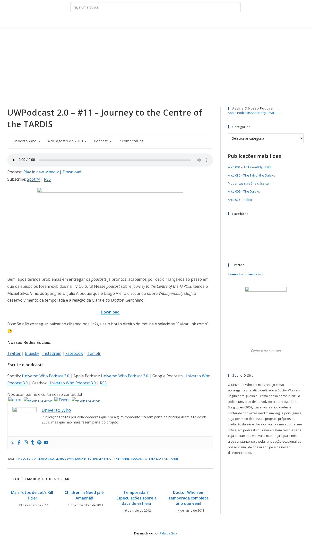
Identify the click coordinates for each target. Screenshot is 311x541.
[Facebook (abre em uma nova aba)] (144, 21)
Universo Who (25, 141)
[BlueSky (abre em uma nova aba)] (174, 21)
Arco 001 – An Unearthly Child (249, 167)
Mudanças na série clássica (248, 183)
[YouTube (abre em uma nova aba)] (167, 21)
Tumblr (94, 353)
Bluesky (32, 353)
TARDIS (174, 458)
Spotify (33, 179)
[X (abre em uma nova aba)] (136, 21)
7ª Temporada (44, 458)
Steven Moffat (156, 458)
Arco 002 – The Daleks (244, 191)
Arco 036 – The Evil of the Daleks (251, 175)
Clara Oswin (64, 458)
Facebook (74, 353)
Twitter (14, 353)
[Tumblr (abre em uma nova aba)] (159, 21)
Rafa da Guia (168, 533)
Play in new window (41, 172)
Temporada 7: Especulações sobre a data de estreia (136, 498)
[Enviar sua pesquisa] (236, 7)
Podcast (101, 141)
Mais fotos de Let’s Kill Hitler (32, 495)
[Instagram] (26, 442)
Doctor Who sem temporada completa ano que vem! (188, 498)
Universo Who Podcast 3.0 (45, 376)
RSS (47, 179)
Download (72, 172)
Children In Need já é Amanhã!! (84, 495)
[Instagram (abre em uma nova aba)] (152, 21)
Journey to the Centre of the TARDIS (102, 458)
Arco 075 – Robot (240, 199)
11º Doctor (24, 458)
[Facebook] (19, 442)
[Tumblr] (32, 442)
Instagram (51, 353)
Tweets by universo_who (246, 274)
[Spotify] (39, 442)
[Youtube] (46, 442)
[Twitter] (12, 442)
